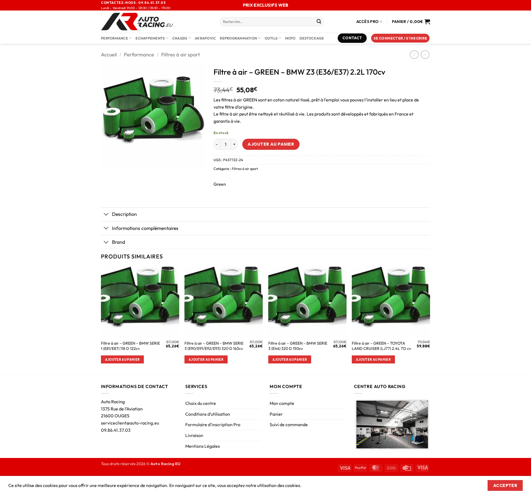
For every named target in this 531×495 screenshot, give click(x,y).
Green (220, 184)
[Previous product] (425, 54)
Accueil (109, 54)
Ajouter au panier (271, 144)
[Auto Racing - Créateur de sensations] (156, 22)
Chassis (179, 38)
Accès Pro (367, 21)
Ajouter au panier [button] (122, 359)
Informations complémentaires (145, 228)
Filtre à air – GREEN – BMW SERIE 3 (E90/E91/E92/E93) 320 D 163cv (213, 346)
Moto (290, 38)
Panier (276, 414)
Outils (271, 38)
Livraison (194, 435)
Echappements (150, 38)
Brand (118, 242)
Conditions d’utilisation (207, 414)
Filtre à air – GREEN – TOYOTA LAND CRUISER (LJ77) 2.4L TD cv (381, 346)
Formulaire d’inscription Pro (212, 424)
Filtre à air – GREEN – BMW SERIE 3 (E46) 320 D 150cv (297, 346)
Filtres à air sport (180, 54)
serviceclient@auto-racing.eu (130, 423)
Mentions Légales (202, 446)
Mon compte (282, 403)
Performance (114, 38)
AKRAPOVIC (205, 38)
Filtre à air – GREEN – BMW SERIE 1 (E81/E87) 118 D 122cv (130, 346)
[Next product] (414, 54)
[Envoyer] (319, 22)
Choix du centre (200, 403)
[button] (400, 38)
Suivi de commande (289, 424)
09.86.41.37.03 (116, 430)
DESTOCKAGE (312, 38)
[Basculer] (106, 215)
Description (124, 214)
